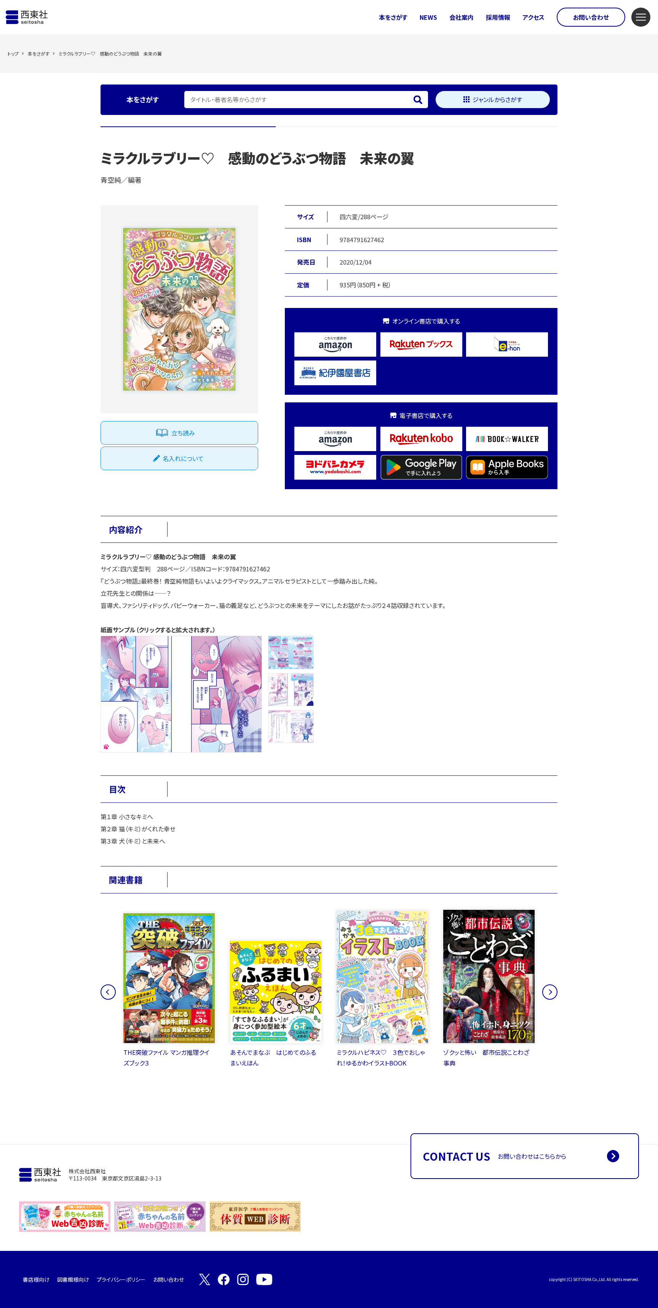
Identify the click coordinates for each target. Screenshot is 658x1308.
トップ (13, 53)
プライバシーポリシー (121, 1279)
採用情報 (498, 17)
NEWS (428, 17)
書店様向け (36, 1279)
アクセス (533, 17)
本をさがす (393, 17)
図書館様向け (73, 1279)
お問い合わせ (591, 17)
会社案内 (461, 17)
